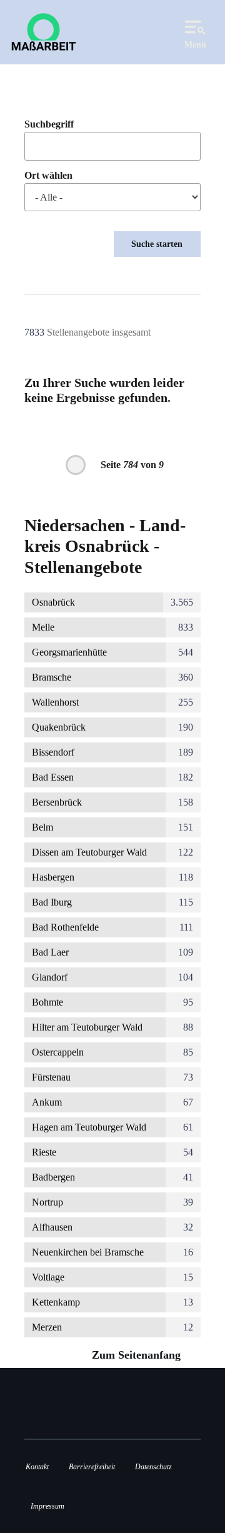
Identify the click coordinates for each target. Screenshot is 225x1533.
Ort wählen (48, 176)
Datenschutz (153, 1466)
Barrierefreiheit (92, 1466)
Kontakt (37, 1466)
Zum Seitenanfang (138, 1355)
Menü (195, 44)
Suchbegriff (49, 124)
